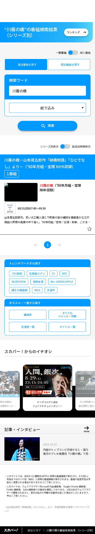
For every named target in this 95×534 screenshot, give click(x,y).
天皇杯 (51, 290)
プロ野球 (16, 273)
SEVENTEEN (18, 281)
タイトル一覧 (67, 327)
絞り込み (47, 107)
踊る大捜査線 (19, 290)
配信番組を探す (70, 64)
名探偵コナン (37, 273)
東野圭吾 (38, 281)
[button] (9, 390)
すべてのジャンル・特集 (67, 314)
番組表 (28, 314)
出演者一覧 (27, 327)
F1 (53, 273)
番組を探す (34, 530)
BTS (64, 273)
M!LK (37, 290)
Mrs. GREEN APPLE (62, 281)
